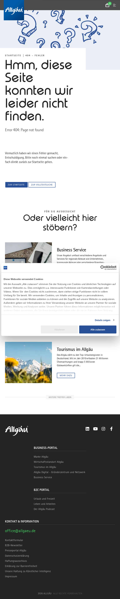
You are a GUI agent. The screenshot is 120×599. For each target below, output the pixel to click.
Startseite (13, 55)
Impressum (11, 576)
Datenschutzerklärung (17, 555)
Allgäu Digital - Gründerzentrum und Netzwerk (59, 472)
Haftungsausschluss (16, 560)
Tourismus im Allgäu (45, 467)
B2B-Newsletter (13, 545)
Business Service (43, 477)
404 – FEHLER (35, 55)
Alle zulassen (97, 329)
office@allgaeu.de (20, 530)
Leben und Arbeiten (44, 503)
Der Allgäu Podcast (44, 509)
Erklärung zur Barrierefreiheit (21, 566)
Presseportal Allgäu (15, 550)
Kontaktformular (14, 540)
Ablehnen (59, 329)
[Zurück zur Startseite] (60, 10)
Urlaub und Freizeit (44, 498)
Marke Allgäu (41, 456)
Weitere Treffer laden (60, 397)
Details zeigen (102, 320)
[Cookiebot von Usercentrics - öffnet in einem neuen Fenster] (102, 267)
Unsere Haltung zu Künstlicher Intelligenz (28, 571)
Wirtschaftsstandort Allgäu (49, 461)
